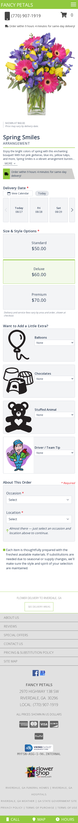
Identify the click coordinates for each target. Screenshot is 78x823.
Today (42, 193)
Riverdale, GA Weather (17, 801)
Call (14, 819)
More (8, 163)
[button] (67, 16)
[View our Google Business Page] (42, 675)
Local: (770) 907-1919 (39, 704)
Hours (66, 819)
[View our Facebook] (36, 675)
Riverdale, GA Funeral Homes (27, 787)
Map (40, 819)
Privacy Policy (12, 807)
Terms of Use (67, 807)
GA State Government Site (57, 801)
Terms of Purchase (40, 807)
